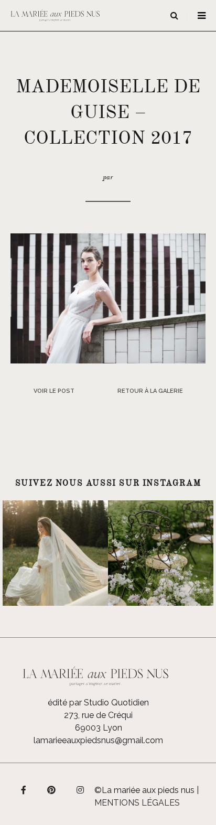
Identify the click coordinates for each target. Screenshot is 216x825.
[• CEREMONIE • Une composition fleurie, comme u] (160, 553)
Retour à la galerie (150, 391)
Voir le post (54, 391)
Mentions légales (137, 803)
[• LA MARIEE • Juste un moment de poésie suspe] (55, 553)
